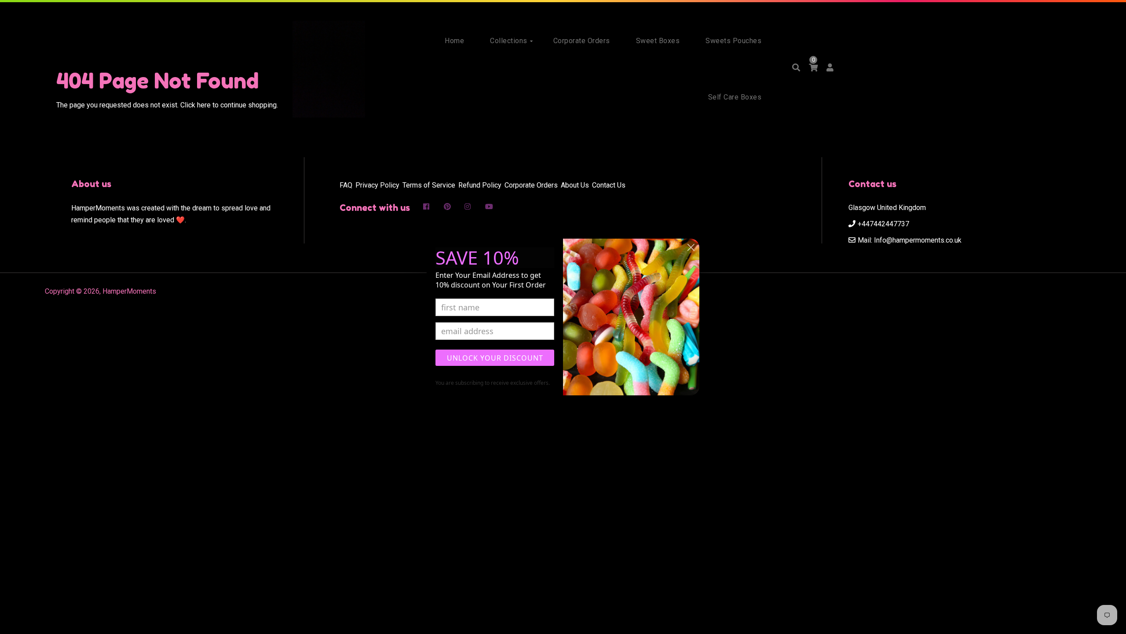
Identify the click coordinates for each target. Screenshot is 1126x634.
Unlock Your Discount (495, 358)
